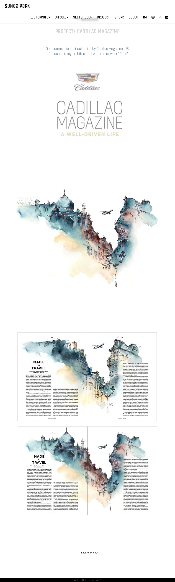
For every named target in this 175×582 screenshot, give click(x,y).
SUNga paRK (17, 6)
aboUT (134, 17)
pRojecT (103, 17)
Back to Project (89, 552)
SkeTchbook (83, 17)
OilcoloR (61, 17)
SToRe (119, 17)
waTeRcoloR (40, 17)
